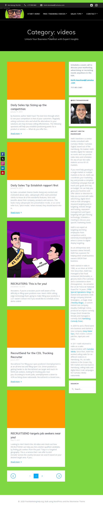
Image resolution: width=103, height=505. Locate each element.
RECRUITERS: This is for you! (29, 283)
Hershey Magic (77, 302)
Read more (15, 133)
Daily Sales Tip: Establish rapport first (34, 185)
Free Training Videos (54, 14)
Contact (91, 14)
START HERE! (34, 14)
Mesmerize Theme (77, 501)
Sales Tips (76, 14)
